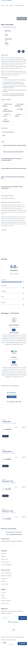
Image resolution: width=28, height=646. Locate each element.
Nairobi (12, 5)
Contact (3, 598)
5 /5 (14, 330)
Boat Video (23, 18)
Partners (3, 581)
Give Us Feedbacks (6, 565)
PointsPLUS (4, 578)
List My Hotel (4, 584)
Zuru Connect (10, 392)
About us (3, 553)
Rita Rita (14, 357)
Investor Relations (6, 573)
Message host (12, 396)
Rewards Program (6, 575)
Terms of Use (4, 559)
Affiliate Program (6, 600)
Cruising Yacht (6, 421)
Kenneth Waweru (14, 325)
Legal (2, 595)
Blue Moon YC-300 (7, 511)
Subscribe (22, 618)
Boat (7, 5)
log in (8, 385)
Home (2, 5)
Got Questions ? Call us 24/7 (14, 532)
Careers (3, 556)
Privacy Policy (5, 562)
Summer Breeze (7, 451)
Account (3, 592)
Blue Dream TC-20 (7, 481)
